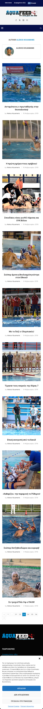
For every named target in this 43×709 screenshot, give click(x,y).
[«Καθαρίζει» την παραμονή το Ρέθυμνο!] (21, 469)
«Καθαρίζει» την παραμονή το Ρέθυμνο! (21, 494)
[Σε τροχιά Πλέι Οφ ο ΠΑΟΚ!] (21, 578)
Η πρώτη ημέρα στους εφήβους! (21, 163)
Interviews (8, 3)
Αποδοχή (21, 688)
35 (32, 614)
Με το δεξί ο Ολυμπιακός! (21, 331)
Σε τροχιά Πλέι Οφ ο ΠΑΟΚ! (21, 602)
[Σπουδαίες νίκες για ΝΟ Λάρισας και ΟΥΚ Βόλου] (21, 193)
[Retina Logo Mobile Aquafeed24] (18, 636)
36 (36, 614)
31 (16, 614)
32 (20, 614)
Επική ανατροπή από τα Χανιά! (21, 440)
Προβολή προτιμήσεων (21, 701)
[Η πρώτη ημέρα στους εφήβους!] (21, 139)
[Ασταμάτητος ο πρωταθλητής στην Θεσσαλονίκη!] (21, 82)
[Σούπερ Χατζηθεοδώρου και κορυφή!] (21, 523)
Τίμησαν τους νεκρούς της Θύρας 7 (21, 385)
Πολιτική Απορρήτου (27, 706)
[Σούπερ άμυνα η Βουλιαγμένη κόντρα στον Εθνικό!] (21, 250)
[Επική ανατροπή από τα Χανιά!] (21, 415)
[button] (39, 658)
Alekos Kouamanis (25, 48)
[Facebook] (16, 20)
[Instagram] (23, 20)
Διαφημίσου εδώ (20, 3)
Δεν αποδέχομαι (21, 695)
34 (28, 614)
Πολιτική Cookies (13, 706)
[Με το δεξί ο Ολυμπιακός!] (21, 307)
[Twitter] (20, 20)
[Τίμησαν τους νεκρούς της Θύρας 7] (21, 361)
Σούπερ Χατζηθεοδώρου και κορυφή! (21, 548)
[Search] (41, 28)
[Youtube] (27, 20)
